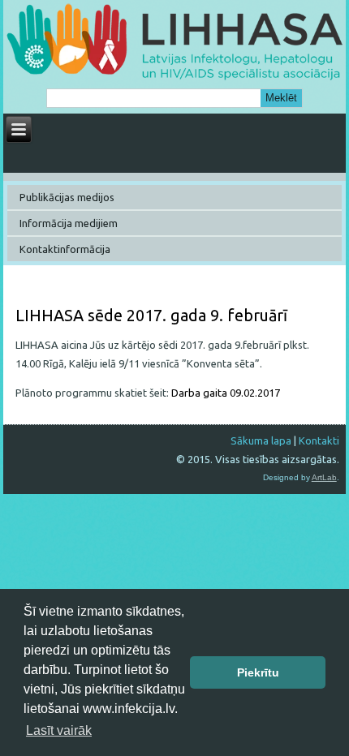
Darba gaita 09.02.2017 (225, 392)
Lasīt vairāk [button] (59, 730)
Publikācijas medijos (66, 197)
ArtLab (324, 477)
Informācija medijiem (68, 223)
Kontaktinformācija (64, 249)
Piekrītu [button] (258, 672)
